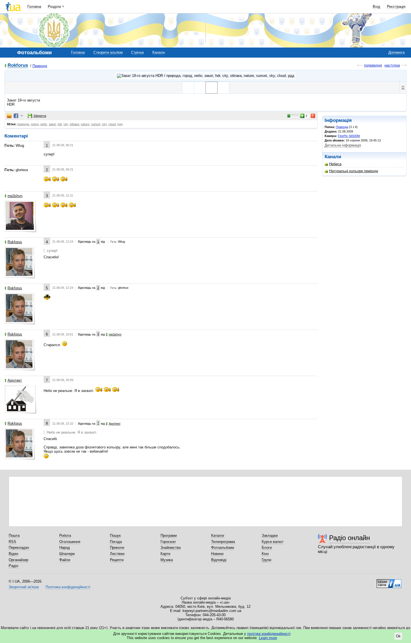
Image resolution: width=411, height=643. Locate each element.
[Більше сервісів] (21, 116)
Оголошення (69, 542)
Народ (64, 547)
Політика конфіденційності (68, 587)
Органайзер (18, 560)
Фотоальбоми (222, 547)
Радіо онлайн (349, 538)
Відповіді (218, 560)
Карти (165, 554)
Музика (166, 560)
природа (23, 124)
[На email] (9, 116)
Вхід (376, 6)
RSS (12, 542)
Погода (116, 542)
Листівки (117, 554)
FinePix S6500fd (349, 136)
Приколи (117, 547)
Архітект (15, 380)
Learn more (268, 638)
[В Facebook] (16, 116)
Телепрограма (223, 542)
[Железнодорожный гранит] (223, 88)
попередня (373, 65)
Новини (217, 554)
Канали (158, 52)
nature (85, 124)
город (35, 124)
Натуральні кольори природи (353, 171)
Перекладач (19, 547)
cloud (112, 124)
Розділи (54, 6)
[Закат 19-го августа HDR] (212, 88)
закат (52, 124)
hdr (60, 124)
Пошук (115, 535)
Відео (13, 554)
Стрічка (137, 52)
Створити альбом (108, 52)
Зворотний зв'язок (24, 587)
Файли (64, 560)
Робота (65, 535)
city (65, 124)
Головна (34, 6)
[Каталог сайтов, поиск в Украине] (389, 581)
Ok (398, 636)
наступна (392, 65)
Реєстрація (396, 6)
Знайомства (170, 547)
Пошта (14, 535)
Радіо (13, 566)
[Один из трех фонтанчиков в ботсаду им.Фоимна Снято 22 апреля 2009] (188, 88)
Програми (168, 535)
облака (74, 124)
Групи (266, 560)
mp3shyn (15, 196)
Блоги (267, 547)
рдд (119, 124)
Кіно (265, 554)
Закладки (270, 535)
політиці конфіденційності (268, 634)
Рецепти (117, 560)
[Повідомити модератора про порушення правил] (313, 116)
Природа (39, 66)
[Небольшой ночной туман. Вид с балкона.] (200, 88)
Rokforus (18, 65)
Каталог (218, 535)
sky (104, 124)
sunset (95, 124)
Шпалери (67, 554)
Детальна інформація (343, 145)
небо (43, 124)
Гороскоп (168, 542)
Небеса (335, 164)
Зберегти (39, 115)
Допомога (396, 52)
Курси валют (273, 542)
